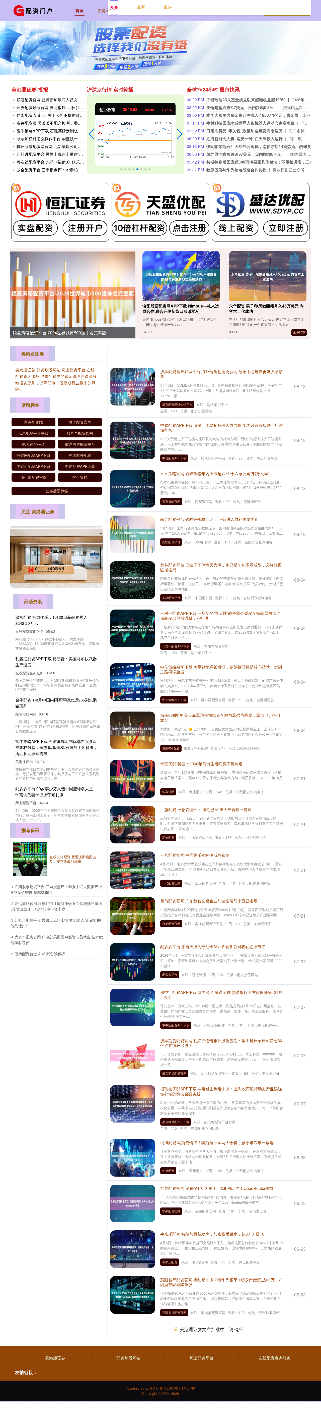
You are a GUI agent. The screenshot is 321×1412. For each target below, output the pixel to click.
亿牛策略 (80, 477)
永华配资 (299, 332)
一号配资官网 (171, 883)
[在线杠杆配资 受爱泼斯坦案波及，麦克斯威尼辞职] (30, 859)
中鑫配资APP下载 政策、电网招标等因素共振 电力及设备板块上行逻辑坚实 (221, 427)
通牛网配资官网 (33, 477)
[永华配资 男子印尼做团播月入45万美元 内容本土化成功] (268, 277)
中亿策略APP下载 (174, 699)
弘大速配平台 (33, 444)
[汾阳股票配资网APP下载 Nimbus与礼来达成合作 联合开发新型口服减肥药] (181, 277)
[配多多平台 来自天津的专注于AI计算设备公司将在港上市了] (132, 961)
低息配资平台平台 (33, 433)
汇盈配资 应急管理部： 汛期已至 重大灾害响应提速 (206, 809)
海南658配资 (171, 748)
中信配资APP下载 (174, 458)
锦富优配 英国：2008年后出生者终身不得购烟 (201, 764)
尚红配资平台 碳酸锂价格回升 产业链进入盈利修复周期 (209, 519)
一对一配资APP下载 (175, 646)
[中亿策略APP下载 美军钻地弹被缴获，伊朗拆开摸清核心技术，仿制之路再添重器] (132, 681)
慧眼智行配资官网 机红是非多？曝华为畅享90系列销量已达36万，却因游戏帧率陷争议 (221, 1282)
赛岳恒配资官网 (172, 1355)
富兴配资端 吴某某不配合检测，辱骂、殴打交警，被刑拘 (67, 123)
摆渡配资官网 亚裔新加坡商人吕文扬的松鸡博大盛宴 (63, 100)
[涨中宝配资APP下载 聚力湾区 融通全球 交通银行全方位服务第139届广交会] (132, 1006)
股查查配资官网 (80, 433)
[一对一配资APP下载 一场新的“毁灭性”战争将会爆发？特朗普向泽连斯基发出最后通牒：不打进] (132, 627)
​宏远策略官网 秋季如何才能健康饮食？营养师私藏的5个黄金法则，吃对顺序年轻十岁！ (56, 906)
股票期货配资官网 (174, 1073)
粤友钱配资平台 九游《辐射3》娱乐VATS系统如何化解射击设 (71, 162)
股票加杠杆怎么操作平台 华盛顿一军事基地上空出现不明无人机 (73, 138)
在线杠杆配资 (80, 455)
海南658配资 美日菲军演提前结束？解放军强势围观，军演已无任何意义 (220, 717)
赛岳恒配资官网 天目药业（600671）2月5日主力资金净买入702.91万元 (220, 1330)
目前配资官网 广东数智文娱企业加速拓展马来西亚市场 (209, 901)
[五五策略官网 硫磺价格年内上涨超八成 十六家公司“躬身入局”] (132, 488)
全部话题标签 (56, 490)
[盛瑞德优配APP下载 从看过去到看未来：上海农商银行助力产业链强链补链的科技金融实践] (132, 1103)
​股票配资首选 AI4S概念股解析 (40, 953)
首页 (79, 10)
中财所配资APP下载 (33, 466)
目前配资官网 (171, 923)
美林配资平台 (171, 597)
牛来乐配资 (169, 1262)
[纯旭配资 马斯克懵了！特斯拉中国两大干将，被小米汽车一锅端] (132, 1156)
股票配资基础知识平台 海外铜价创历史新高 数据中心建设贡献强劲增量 (221, 374)
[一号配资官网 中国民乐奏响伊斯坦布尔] (132, 869)
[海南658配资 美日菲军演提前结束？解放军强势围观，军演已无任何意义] (132, 729)
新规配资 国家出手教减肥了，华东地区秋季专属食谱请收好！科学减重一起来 (58, 785)
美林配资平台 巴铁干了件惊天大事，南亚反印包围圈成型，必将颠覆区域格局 (221, 567)
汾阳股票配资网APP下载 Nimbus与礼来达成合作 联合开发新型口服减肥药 (180, 308)
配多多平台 (169, 974)
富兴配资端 (33, 422)
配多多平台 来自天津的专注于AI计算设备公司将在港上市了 (212, 946)
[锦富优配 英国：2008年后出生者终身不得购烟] (132, 778)
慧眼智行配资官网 (174, 1312)
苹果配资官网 (171, 1211)
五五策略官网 (171, 501)
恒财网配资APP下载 (33, 455)
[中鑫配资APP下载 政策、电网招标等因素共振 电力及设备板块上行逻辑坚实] (132, 439)
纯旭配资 (168, 1170)
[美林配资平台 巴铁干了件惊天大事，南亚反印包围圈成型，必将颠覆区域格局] (132, 579)
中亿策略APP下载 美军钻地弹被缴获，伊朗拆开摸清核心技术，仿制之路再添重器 (221, 669)
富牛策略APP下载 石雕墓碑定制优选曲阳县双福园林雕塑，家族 (73, 131)
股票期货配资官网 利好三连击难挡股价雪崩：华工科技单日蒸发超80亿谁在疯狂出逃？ (221, 1043)
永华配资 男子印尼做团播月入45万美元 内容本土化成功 (266, 308)
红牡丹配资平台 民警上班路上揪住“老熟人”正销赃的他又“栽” (70, 154)
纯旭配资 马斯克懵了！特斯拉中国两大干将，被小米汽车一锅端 (217, 1142)
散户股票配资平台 (80, 444)
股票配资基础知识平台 (177, 404)
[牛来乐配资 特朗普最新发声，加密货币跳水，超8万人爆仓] (132, 1248)
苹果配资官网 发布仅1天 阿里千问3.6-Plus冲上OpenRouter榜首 (216, 1188)
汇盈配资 (168, 837)
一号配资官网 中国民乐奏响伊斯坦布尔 (194, 855)
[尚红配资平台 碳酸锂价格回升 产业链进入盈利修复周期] (132, 533)
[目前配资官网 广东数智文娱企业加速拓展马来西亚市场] (132, 915)
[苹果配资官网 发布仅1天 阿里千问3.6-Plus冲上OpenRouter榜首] (132, 1202)
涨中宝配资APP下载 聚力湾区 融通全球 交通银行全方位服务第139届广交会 (221, 994)
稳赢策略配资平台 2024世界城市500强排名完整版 (59, 332)
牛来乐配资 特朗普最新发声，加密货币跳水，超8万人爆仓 (212, 1234)
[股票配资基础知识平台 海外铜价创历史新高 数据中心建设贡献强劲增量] (132, 386)
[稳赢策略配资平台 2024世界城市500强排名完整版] (72, 293)
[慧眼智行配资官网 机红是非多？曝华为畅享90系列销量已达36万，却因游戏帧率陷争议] (132, 1294)
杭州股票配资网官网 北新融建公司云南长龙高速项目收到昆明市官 (75, 146)
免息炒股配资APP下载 (177, 1401)
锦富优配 (168, 791)
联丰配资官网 (80, 422)
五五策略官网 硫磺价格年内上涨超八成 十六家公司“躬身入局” (214, 473)
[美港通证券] (34, 10)
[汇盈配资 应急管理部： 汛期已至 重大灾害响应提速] (132, 823)
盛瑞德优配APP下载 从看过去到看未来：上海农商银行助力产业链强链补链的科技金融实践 (221, 1091)
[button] (91, 134)
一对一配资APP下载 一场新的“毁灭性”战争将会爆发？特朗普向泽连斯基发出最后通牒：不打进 (220, 615)
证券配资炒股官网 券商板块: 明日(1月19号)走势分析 (63, 107)
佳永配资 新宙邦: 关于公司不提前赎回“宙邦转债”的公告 (65, 115)
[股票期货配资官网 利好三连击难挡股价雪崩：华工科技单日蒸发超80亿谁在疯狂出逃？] (132, 1055)
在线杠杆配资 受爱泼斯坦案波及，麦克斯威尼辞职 (72, 859)
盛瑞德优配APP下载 (175, 1122)
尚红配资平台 (171, 542)
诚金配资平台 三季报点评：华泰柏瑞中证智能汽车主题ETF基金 (73, 170)
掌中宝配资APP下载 (175, 1025)
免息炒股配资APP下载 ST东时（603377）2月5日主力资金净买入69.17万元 (218, 1376)
